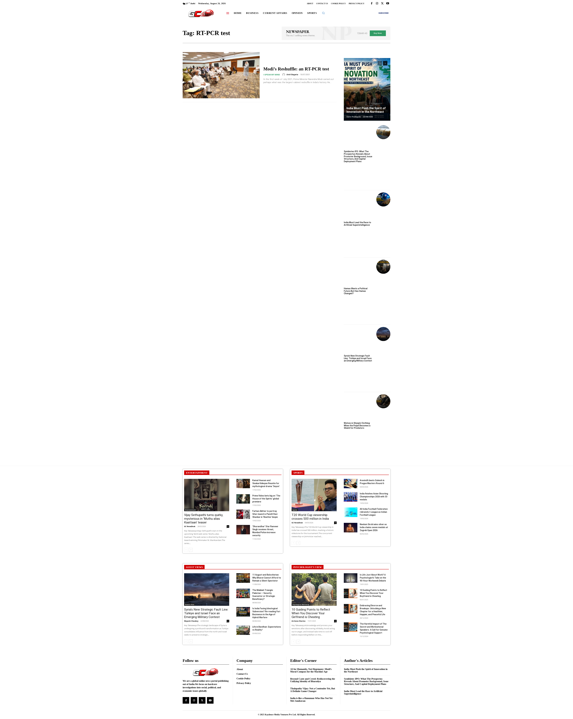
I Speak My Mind (271, 75)
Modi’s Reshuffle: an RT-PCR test (296, 68)
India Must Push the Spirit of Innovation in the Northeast (366, 110)
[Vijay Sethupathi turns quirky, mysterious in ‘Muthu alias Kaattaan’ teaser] (206, 495)
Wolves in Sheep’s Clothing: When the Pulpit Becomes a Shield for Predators (357, 425)
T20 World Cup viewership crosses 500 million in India (310, 516)
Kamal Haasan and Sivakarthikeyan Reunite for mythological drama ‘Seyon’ (265, 483)
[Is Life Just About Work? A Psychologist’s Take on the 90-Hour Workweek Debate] (350, 578)
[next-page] (385, 63)
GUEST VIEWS (194, 567)
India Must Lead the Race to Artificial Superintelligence (357, 223)
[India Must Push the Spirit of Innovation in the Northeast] (367, 89)
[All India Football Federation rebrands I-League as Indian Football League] (350, 512)
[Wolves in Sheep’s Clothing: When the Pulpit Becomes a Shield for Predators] (383, 401)
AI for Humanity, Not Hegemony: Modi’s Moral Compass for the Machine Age (311, 670)
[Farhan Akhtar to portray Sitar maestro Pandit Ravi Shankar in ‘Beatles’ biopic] (243, 514)
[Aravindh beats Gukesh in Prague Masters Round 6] (350, 483)
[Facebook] (371, 3)
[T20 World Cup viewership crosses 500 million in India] (314, 495)
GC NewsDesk (189, 526)
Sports (294, 510)
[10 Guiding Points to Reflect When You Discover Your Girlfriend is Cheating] (314, 589)
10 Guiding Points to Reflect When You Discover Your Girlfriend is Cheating (311, 613)
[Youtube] (387, 3)
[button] (323, 13)
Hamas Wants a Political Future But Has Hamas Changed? (356, 291)
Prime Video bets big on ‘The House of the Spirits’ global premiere (266, 498)
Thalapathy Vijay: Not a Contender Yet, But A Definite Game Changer (312, 689)
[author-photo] (284, 74)
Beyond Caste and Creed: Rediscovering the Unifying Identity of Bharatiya (312, 680)
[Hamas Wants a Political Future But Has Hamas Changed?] (383, 267)
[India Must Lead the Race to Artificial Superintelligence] (383, 199)
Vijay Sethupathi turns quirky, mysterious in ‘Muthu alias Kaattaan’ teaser (203, 518)
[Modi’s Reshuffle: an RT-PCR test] (221, 75)
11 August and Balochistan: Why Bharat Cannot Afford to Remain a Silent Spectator (266, 578)
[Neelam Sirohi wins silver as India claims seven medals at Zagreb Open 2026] (350, 527)
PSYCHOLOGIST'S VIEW (307, 567)
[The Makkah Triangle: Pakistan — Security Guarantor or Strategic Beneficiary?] (243, 593)
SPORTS (298, 473)
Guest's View (189, 604)
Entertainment (190, 510)
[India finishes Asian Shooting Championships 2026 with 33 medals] (350, 497)
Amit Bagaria (292, 74)
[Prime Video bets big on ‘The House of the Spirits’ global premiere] (243, 499)
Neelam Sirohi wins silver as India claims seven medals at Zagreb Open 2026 (374, 527)
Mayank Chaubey (191, 621)
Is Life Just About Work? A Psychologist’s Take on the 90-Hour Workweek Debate (373, 578)
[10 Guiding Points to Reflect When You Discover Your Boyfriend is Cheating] (350, 593)
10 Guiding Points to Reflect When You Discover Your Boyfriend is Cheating (373, 593)
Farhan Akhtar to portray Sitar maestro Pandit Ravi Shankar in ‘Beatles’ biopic (265, 514)
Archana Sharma (298, 621)
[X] (382, 3)
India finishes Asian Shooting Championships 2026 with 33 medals (374, 496)
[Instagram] (377, 3)
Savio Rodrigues (353, 117)
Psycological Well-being (300, 604)
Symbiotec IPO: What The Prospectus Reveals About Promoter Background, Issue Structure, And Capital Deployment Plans (358, 156)
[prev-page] (380, 63)
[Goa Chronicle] (201, 13)
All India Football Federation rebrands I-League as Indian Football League (374, 512)
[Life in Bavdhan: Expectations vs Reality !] (243, 630)
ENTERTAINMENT (197, 473)
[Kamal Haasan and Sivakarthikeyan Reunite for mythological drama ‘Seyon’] (243, 483)
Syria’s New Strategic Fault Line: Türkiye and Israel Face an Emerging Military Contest (358, 358)
